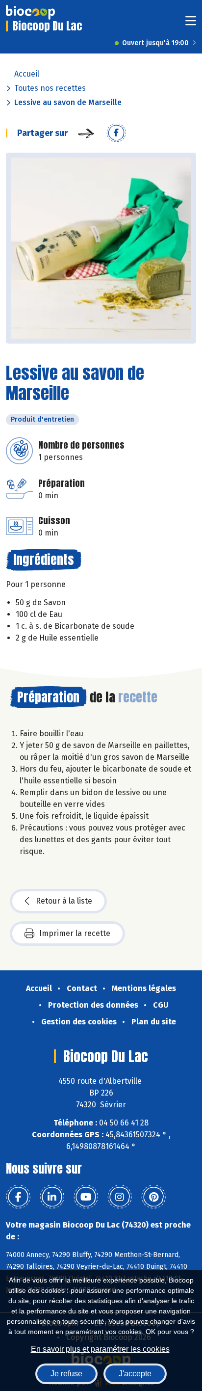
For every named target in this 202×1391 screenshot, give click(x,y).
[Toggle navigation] (190, 24)
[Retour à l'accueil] (30, 12)
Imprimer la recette (74, 933)
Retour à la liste (64, 901)
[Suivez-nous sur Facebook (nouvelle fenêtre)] (18, 1197)
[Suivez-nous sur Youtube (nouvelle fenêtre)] (86, 1197)
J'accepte (135, 1373)
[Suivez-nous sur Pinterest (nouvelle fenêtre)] (153, 1197)
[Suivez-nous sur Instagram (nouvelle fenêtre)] (119, 1197)
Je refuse (66, 1373)
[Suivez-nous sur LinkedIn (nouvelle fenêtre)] (52, 1197)
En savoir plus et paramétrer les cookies (100, 1349)
